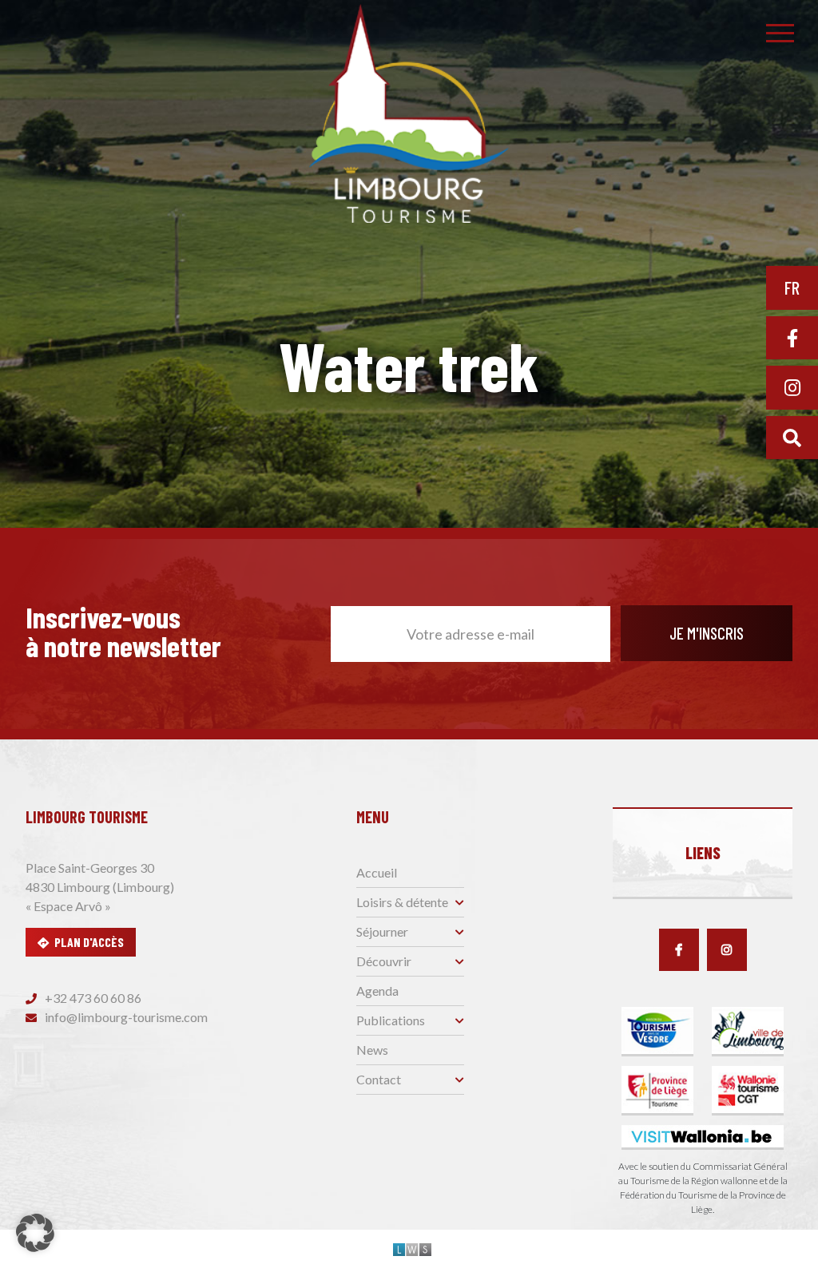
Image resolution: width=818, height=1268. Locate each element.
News (372, 1049)
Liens (703, 852)
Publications (390, 1020)
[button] (35, 1233)
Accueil (376, 872)
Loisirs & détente (402, 901)
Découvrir (383, 961)
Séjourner (382, 931)
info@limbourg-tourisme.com (125, 1016)
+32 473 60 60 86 (91, 997)
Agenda (377, 990)
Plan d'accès (89, 941)
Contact (378, 1079)
